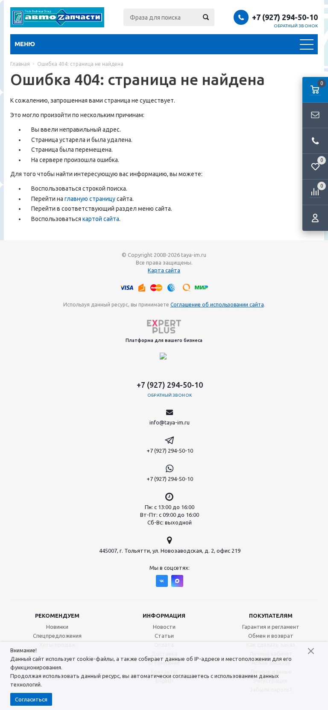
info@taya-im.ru (169, 422)
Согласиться (31, 699)
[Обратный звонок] (315, 141)
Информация (164, 616)
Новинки (57, 627)
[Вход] (315, 218)
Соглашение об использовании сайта (217, 304)
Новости (164, 627)
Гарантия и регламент (270, 627)
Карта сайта (164, 270)
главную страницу (89, 198)
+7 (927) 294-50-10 (285, 17)
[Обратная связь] (315, 115)
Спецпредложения (57, 636)
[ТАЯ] (57, 17)
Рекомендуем (57, 616)
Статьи (164, 636)
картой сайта (100, 218)
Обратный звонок (296, 26)
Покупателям (271, 616)
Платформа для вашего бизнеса (164, 340)
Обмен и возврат (270, 636)
